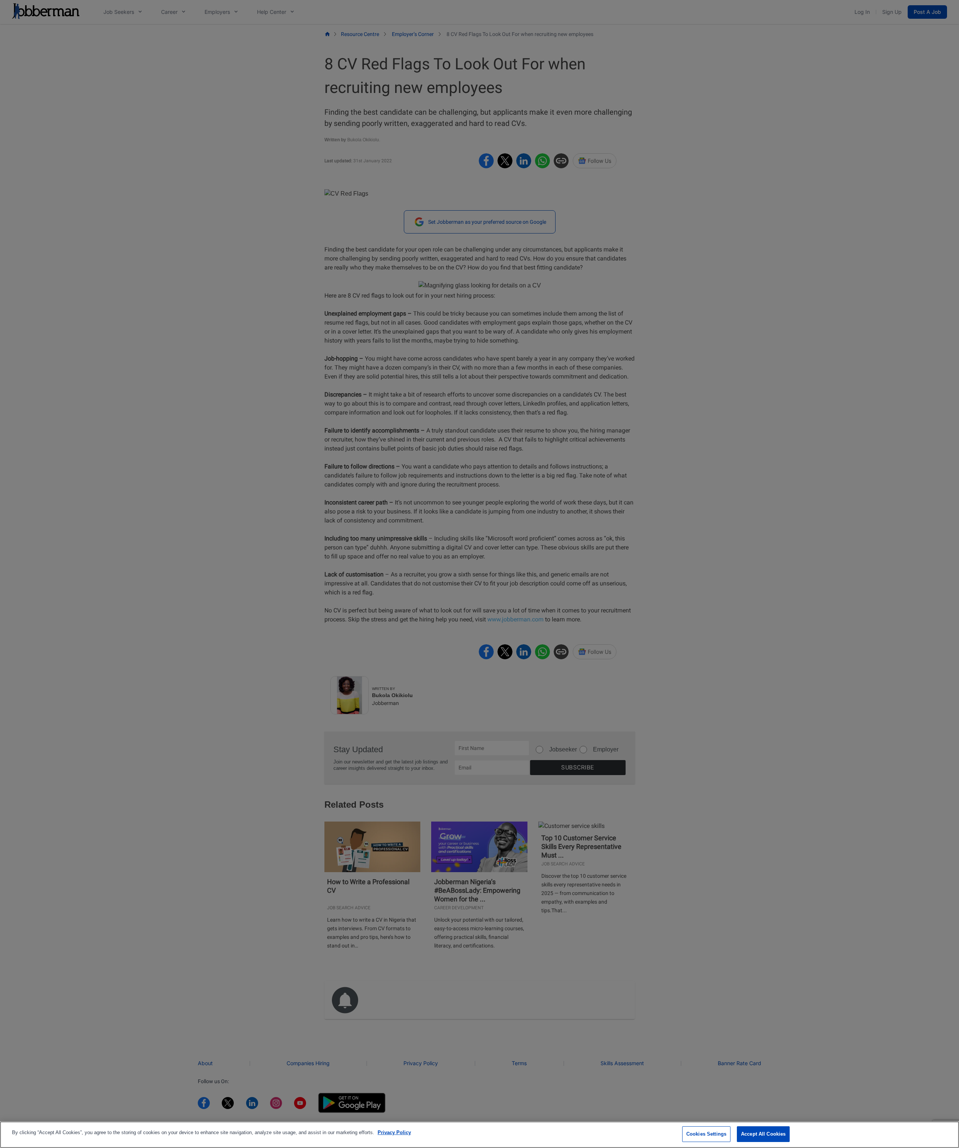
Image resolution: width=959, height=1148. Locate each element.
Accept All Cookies (763, 1134)
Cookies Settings (706, 1134)
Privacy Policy (394, 1132)
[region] (479, 1134)
